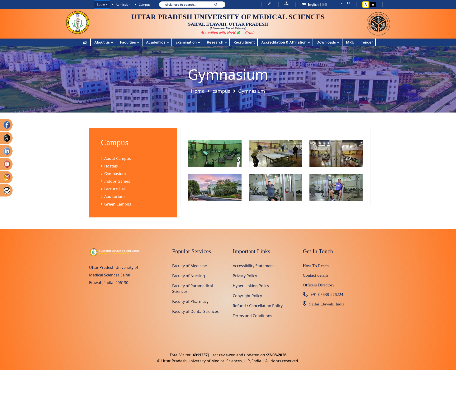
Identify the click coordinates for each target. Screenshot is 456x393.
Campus (144, 4)
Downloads (326, 42)
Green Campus (117, 204)
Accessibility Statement (253, 265)
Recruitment (244, 42)
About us (102, 42)
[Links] (270, 3)
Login (101, 4)
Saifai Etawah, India (326, 304)
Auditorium (114, 196)
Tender (367, 42)
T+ (348, 3)
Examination (186, 42)
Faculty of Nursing (188, 275)
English (313, 4)
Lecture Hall (115, 189)
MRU (350, 42)
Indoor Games (117, 181)
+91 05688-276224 (326, 294)
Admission (123, 4)
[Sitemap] (287, 3)
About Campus (117, 158)
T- (340, 3)
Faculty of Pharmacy (190, 301)
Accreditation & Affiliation (283, 42)
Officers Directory (318, 285)
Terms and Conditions (252, 315)
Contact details (315, 275)
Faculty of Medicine (189, 265)
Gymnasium (115, 173)
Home (197, 91)
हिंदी (324, 4)
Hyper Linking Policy (251, 285)
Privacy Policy (245, 275)
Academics (155, 42)
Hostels (111, 166)
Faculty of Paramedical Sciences (192, 288)
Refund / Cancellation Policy (258, 305)
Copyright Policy (247, 295)
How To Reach (316, 265)
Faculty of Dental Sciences (195, 311)
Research (215, 42)
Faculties (128, 42)
